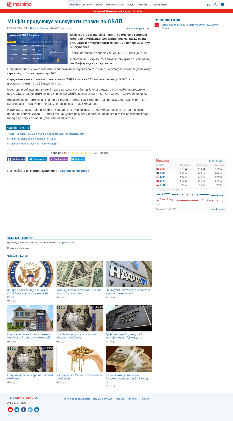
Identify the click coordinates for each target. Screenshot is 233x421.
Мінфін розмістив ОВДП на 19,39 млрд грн (32, 143)
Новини (75, 4)
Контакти (132, 398)
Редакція (120, 398)
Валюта (87, 4)
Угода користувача (102, 398)
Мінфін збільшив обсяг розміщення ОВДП (32, 138)
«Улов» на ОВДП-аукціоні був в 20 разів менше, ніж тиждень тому (46, 133)
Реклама (145, 398)
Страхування (158, 4)
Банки (99, 4)
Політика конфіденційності (76, 398)
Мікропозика (115, 4)
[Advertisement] (79, 205)
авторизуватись (66, 242)
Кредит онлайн (137, 4)
